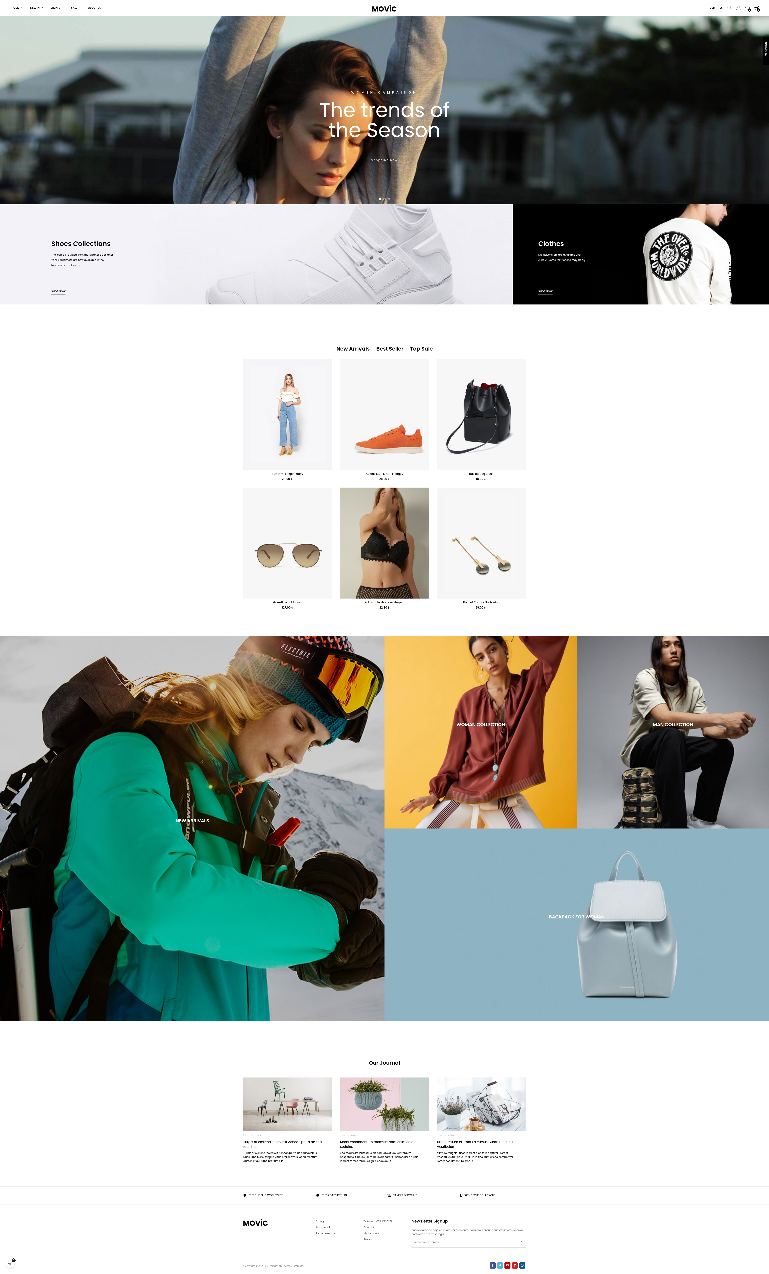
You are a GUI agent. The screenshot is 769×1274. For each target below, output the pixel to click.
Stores (367, 1239)
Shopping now (192, 853)
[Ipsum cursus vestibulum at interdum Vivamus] (481, 1104)
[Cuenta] (738, 8)
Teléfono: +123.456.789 (377, 1221)
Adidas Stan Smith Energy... (384, 474)
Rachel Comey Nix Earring (481, 602)
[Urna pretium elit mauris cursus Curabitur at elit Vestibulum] (287, 1104)
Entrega (320, 1221)
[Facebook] (493, 1265)
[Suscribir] (521, 1243)
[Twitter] (500, 1265)
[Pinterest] (515, 1265)
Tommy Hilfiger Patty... (287, 474)
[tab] (353, 349)
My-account (371, 1233)
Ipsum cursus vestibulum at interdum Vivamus (474, 1142)
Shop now (58, 291)
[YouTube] (507, 1265)
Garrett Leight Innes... (287, 602)
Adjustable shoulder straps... (384, 602)
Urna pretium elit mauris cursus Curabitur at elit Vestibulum (281, 1144)
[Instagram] (522, 1265)
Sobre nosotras (325, 1233)
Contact (368, 1227)
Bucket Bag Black (481, 474)
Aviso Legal (322, 1227)
